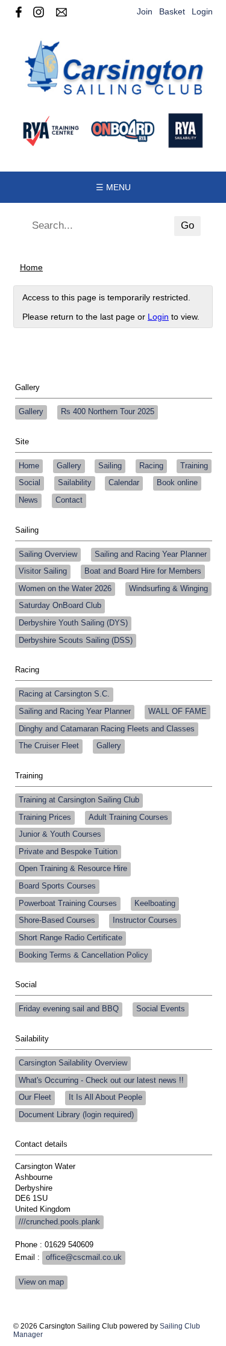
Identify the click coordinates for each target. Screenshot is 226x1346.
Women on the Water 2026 (65, 589)
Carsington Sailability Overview (73, 1063)
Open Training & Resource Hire (73, 868)
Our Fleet (35, 1097)
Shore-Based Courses (57, 920)
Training (194, 466)
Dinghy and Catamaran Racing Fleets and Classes (107, 729)
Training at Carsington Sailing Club (79, 800)
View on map (41, 1282)
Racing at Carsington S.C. (64, 694)
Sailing (110, 466)
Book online (177, 483)
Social (29, 483)
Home (31, 267)
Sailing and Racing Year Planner (151, 554)
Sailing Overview (48, 554)
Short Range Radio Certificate (70, 938)
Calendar (123, 483)
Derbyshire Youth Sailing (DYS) (73, 623)
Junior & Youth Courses (60, 834)
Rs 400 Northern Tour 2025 (107, 412)
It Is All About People (105, 1097)
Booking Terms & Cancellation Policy (83, 955)
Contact (69, 500)
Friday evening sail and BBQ (69, 1009)
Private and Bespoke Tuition (68, 852)
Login (202, 11)
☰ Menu (113, 187)
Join (144, 11)
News (28, 500)
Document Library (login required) (76, 1115)
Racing (151, 466)
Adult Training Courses (128, 817)
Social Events (160, 1009)
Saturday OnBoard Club (60, 605)
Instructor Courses (145, 920)
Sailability (75, 483)
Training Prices (45, 817)
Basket (172, 11)
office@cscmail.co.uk (84, 1257)
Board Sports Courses (57, 886)
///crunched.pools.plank (59, 1222)
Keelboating (154, 903)
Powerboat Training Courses (68, 903)
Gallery (31, 412)
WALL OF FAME (177, 711)
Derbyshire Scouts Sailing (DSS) (76, 640)
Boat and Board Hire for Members (142, 571)
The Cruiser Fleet (49, 746)
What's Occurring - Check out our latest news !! (101, 1080)
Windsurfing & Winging (168, 589)
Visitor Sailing (43, 571)
